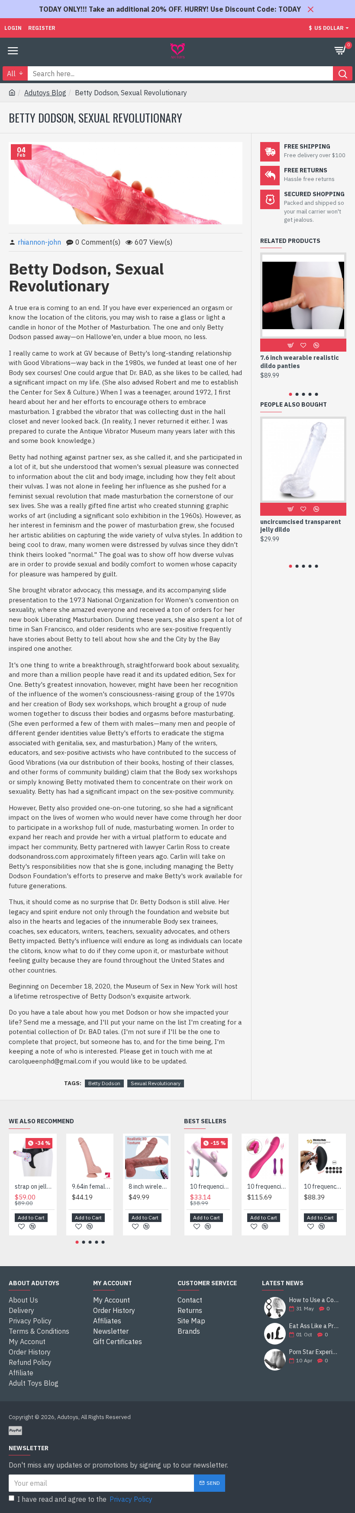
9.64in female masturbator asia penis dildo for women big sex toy (92, 1186)
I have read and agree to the (84, 1499)
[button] (290, 394)
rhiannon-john (39, 242)
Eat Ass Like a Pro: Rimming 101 (315, 1326)
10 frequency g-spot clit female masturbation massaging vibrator (324, 1186)
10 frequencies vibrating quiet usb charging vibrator (210, 1186)
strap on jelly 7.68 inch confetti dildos (35, 1186)
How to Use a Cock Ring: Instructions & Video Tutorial (315, 1300)
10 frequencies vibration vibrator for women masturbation (267, 1186)
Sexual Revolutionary (156, 1083)
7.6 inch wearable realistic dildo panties (299, 361)
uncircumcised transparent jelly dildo (300, 525)
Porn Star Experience (315, 1352)
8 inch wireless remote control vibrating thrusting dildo (148, 1186)
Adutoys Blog (45, 92)
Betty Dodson (104, 1083)
